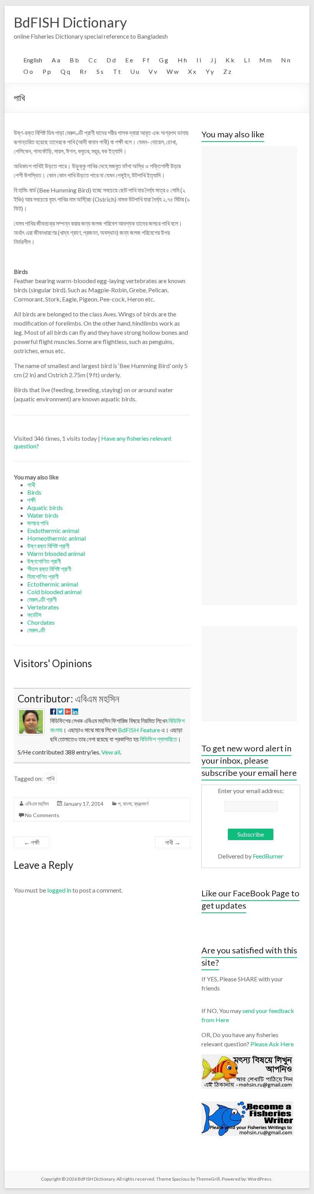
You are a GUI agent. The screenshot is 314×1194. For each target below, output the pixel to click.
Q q (65, 71)
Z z (227, 71)
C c (92, 60)
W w (172, 71)
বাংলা (127, 803)
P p (47, 71)
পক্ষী (31, 842)
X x (192, 71)
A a (56, 60)
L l (247, 60)
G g (163, 60)
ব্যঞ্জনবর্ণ (141, 803)
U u (134, 71)
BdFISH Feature (139, 729)
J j (213, 60)
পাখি (50, 778)
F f (145, 60)
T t (117, 71)
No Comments (42, 815)
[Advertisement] (249, 375)
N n (285, 60)
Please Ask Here (272, 1043)
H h (182, 60)
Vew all (110, 752)
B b (74, 60)
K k (230, 60)
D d (111, 60)
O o (28, 71)
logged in (59, 890)
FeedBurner (268, 856)
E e (129, 60)
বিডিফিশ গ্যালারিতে (158, 739)
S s (99, 71)
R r (83, 71)
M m (265, 60)
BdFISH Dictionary (70, 22)
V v (153, 71)
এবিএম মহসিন (97, 698)
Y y (210, 71)
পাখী (172, 842)
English (32, 60)
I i (198, 60)
